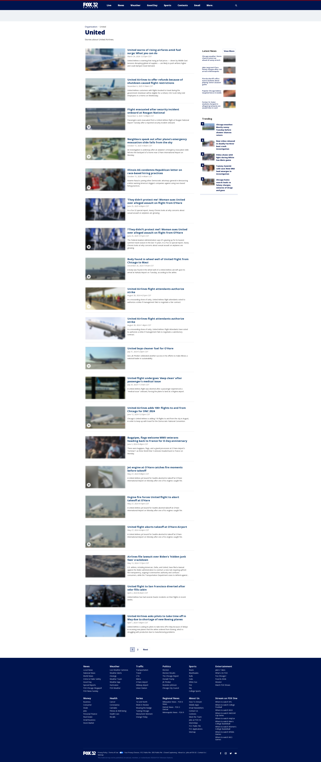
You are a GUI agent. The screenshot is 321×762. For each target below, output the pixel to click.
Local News (88, 670)
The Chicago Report (171, 676)
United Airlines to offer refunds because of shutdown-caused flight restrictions (155, 81)
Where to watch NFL (223, 702)
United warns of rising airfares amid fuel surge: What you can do (154, 51)
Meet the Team (195, 717)
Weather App (115, 682)
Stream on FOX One (226, 698)
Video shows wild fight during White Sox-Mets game (225, 157)
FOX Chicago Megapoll (92, 688)
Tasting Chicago (142, 711)
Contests (192, 714)
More (209, 5)
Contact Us (193, 711)
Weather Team (116, 679)
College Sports (195, 691)
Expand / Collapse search (236, 5)
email (236, 753)
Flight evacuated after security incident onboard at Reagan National (153, 111)
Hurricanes (114, 685)
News (86, 666)
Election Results (169, 673)
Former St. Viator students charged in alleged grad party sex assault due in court (211, 105)
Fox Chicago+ (220, 676)
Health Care (114, 714)
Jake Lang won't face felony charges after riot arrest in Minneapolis (212, 69)
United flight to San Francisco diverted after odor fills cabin (156, 588)
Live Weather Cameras (119, 670)
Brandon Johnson (170, 685)
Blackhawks (193, 673)
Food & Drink (220, 679)
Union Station (141, 688)
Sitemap (192, 732)
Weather (114, 666)
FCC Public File (195, 726)
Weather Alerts (116, 673)
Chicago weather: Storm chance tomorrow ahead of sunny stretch (211, 58)
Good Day (87, 682)
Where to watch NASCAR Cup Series (225, 714)
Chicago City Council (171, 688)
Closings (113, 676)
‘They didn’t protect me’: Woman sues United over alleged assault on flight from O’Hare (156, 201)
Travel (138, 673)
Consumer (87, 705)
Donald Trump (168, 679)
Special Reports (89, 685)
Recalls (112, 717)
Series (139, 698)
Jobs (85, 711)
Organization (91, 26)
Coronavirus (114, 705)
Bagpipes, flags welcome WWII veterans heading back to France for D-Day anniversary (157, 439)
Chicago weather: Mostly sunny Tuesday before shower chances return (224, 129)
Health (113, 698)
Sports (192, 666)
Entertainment (223, 666)
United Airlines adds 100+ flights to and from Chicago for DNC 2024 (156, 409)
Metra (138, 679)
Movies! (218, 682)
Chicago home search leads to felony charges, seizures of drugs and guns (224, 185)
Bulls (191, 676)
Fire (190, 685)
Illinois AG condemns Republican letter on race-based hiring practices (154, 171)
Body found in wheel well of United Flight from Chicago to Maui (157, 260)
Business (87, 702)
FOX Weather (115, 688)
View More (229, 51)
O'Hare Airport (142, 682)
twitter (231, 753)
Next (145, 649)
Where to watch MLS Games (223, 738)
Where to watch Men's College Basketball (224, 722)
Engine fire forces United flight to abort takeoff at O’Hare (153, 498)
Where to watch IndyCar (225, 718)
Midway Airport (142, 685)
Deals (85, 708)
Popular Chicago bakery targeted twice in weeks (211, 92)
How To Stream (195, 702)
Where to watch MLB (224, 710)
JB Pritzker (167, 682)
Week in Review (142, 705)
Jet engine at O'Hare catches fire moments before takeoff (155, 469)
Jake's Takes (220, 670)
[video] (105, 119)
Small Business (89, 720)
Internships (193, 723)
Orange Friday (141, 717)
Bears (191, 670)
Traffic (139, 666)
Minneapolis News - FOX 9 (173, 712)
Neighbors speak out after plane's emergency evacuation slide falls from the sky (157, 140)
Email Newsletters (196, 708)
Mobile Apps (194, 705)
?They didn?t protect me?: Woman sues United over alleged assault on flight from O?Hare (157, 231)
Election (166, 670)
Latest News (209, 50)
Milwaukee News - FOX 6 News (173, 703)
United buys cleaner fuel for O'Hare (150, 348)
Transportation (142, 670)
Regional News (171, 698)
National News (89, 673)
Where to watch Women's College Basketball (225, 727)
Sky (190, 688)
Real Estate (87, 717)
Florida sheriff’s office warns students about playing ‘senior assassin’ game (211, 81)
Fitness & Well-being (118, 711)
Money (87, 698)
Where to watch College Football (225, 706)
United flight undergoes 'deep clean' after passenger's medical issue (154, 379)
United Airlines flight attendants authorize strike (155, 290)
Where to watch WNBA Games (224, 733)
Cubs (191, 679)
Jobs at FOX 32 (195, 720)
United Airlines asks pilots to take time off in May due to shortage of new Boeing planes (156, 617)
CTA (137, 676)
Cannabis (113, 708)
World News (88, 676)
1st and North (141, 702)
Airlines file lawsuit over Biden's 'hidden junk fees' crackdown (156, 558)
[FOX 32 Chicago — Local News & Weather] (91, 5)
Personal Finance (90, 714)
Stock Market (88, 723)
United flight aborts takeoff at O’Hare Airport (157, 527)
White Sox (193, 682)
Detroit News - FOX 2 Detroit (171, 708)
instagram (226, 753)
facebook (221, 753)
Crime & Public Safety (92, 679)
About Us (194, 698)
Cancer (112, 702)
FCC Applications (196, 729)
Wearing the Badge (144, 708)
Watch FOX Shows (222, 685)
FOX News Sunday (90, 691)
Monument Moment (144, 714)
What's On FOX (221, 673)
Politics (167, 666)
